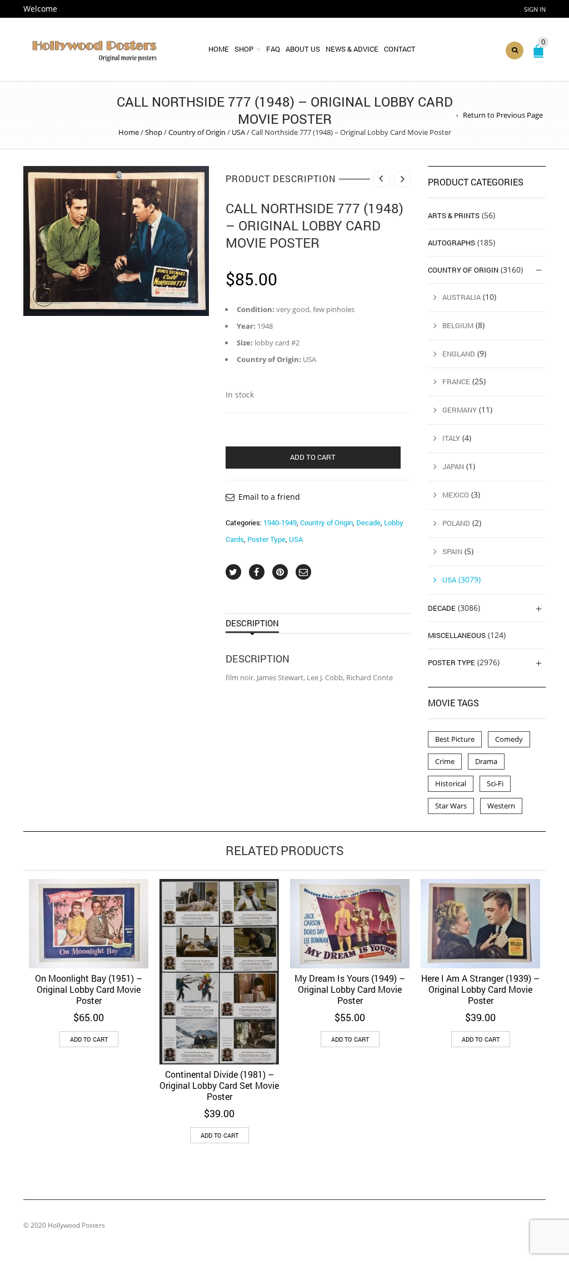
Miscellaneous (457, 635)
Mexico (455, 495)
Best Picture (455, 739)
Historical (450, 783)
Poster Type (266, 539)
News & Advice (352, 48)
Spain (452, 551)
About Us (303, 48)
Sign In (535, 9)
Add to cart (313, 457)
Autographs (451, 243)
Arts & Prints (454, 215)
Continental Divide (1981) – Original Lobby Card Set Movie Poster (219, 1085)
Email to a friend (269, 496)
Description (252, 623)
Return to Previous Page (503, 115)
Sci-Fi (495, 783)
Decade (368, 522)
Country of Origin (197, 132)
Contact (400, 48)
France (456, 381)
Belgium (457, 325)
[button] (88, 1039)
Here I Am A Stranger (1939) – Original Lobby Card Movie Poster (480, 989)
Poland (456, 523)
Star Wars (451, 806)
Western (501, 806)
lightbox (44, 295)
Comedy (509, 739)
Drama (486, 761)
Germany (459, 410)
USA (238, 132)
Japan (453, 466)
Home (218, 48)
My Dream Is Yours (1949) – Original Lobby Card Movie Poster (350, 989)
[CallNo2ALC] (116, 241)
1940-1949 (280, 522)
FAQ (273, 48)
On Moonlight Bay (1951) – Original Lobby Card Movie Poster (88, 989)
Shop (243, 48)
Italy (451, 438)
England (458, 354)
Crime (445, 761)
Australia (461, 297)
